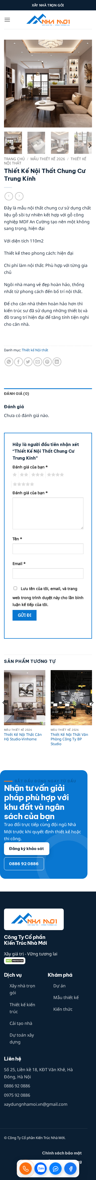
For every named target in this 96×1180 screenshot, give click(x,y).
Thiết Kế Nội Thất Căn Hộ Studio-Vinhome (23, 736)
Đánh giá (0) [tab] (16, 393)
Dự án (59, 986)
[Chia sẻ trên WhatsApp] (9, 361)
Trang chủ (14, 158)
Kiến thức (63, 1009)
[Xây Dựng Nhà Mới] (48, 19)
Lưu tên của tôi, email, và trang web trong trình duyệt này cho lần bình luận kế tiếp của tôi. (48, 596)
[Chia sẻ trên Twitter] (28, 361)
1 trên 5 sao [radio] (14, 474)
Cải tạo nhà (21, 1023)
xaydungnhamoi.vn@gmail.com (35, 1104)
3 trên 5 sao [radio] (37, 474)
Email (19, 563)
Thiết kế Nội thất (35, 350)
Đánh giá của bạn (30, 466)
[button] (7, 19)
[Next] (83, 83)
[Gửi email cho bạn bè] (37, 361)
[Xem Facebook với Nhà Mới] (70, 1168)
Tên (17, 538)
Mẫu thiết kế (66, 997)
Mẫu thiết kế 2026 (47, 158)
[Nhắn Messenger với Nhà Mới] (55, 1168)
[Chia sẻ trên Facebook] (18, 361)
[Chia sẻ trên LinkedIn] (57, 361)
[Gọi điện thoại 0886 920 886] (25, 1168)
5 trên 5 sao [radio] (22, 484)
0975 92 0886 (17, 1095)
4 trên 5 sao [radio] (54, 474)
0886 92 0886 (17, 1086)
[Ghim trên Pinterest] (47, 361)
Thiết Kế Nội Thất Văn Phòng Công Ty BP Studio (69, 739)
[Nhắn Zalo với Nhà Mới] (40, 1168)
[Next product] (9, 196)
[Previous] (12, 83)
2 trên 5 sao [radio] (23, 474)
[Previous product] (19, 196)
